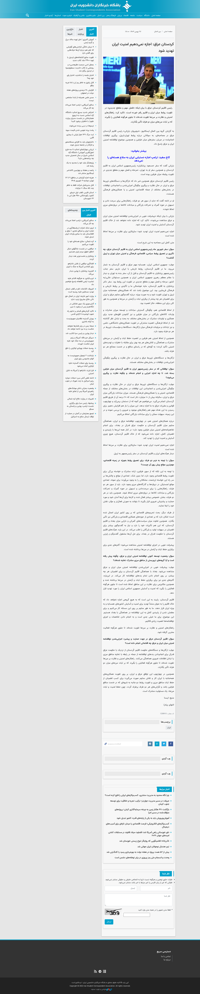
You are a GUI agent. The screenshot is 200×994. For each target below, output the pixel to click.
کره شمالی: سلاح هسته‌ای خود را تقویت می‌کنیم (81, 243)
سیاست (139, 15)
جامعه (132, 15)
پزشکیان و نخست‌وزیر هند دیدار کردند (81, 258)
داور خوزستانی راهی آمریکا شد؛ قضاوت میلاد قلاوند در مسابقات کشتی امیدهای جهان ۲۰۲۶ (138, 834)
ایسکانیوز (145, 131)
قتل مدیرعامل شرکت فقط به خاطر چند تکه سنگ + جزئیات (80, 187)
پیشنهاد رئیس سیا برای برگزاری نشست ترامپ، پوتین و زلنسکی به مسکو (80, 406)
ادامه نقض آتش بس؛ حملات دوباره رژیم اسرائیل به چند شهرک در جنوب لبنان (79, 381)
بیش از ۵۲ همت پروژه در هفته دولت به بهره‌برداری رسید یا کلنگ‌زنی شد (138, 852)
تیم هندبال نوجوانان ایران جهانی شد (153, 847)
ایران (169, 727)
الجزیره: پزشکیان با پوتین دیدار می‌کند (81, 273)
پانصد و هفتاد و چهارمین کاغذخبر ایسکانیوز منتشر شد (80, 172)
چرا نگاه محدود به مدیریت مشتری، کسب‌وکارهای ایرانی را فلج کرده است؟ (137, 795)
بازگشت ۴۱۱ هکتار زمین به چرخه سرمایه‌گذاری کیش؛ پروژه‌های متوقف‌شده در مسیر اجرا (142, 811)
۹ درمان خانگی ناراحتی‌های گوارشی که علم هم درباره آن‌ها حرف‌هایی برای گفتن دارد (80, 50)
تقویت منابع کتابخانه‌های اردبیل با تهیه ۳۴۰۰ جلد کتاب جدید (80, 59)
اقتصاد (125, 15)
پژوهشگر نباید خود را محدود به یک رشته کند (80, 164)
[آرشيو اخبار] (105, 972)
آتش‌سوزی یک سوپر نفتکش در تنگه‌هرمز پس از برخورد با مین (82, 305)
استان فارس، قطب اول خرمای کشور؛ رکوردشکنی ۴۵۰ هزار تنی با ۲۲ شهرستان (80, 195)
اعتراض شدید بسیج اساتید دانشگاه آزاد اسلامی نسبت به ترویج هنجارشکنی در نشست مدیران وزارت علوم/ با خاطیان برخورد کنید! (79, 117)
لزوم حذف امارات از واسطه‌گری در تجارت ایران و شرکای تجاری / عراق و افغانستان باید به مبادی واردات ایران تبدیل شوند (79, 232)
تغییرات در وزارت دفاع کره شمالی (80, 398)
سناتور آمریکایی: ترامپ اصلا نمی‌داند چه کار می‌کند (79, 106)
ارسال (109, 921)
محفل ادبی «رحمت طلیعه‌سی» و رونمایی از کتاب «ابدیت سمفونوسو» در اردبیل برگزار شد (79, 67)
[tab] (91, 32)
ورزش (119, 15)
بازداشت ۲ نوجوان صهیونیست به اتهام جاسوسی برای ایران (81, 357)
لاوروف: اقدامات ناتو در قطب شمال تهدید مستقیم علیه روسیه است (79, 290)
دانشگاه (147, 15)
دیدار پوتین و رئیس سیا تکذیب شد (80, 333)
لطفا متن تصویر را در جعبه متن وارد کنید (155, 910)
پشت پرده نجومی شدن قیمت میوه (80, 130)
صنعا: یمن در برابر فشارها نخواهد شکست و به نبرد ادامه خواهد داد (80, 327)
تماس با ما (166, 956)
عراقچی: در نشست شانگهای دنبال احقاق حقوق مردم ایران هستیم (80, 250)
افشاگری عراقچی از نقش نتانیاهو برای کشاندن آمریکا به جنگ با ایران (80, 265)
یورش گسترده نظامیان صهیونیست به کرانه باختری (80, 320)
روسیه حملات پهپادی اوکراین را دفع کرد (79, 350)
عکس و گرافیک (79, 15)
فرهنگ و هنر (111, 15)
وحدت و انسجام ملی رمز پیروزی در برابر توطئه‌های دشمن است (142, 857)
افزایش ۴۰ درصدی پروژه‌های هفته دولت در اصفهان (80, 92)
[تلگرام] (100, 972)
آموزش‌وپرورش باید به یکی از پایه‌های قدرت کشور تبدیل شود (143, 818)
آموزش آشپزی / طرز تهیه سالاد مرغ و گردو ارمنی (80, 41)
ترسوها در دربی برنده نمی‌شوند (81, 125)
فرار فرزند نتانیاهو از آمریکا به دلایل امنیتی (80, 372)
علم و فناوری (91, 15)
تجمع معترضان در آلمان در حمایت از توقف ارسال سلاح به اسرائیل (79, 415)
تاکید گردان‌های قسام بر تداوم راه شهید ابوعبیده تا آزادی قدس (80, 313)
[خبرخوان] (95, 972)
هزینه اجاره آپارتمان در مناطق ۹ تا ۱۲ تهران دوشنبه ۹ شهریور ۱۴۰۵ (79, 179)
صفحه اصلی (155, 15)
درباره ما (167, 960)
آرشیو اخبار (49, 15)
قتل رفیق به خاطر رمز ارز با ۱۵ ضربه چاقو (79, 84)
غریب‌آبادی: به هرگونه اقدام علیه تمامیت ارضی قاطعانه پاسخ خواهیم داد (79, 281)
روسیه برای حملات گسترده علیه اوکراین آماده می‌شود (81, 365)
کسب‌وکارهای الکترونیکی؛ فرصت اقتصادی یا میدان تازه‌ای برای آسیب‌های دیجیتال (137, 825)
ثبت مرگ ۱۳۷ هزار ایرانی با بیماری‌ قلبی (80, 136)
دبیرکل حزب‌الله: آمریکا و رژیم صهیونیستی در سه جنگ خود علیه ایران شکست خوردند (80, 340)
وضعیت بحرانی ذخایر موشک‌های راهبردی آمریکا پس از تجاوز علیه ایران (81, 391)
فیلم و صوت (67, 15)
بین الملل (101, 15)
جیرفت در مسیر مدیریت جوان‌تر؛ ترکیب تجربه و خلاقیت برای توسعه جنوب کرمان (139, 802)
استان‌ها (58, 15)
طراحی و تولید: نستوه (98, 989)
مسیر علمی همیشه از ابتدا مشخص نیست (80, 99)
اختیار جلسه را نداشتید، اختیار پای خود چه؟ (80, 77)
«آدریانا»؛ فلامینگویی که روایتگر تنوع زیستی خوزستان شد (144, 841)
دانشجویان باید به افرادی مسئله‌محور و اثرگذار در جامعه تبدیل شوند (79, 143)
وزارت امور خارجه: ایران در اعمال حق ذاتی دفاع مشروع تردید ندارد (79, 298)
